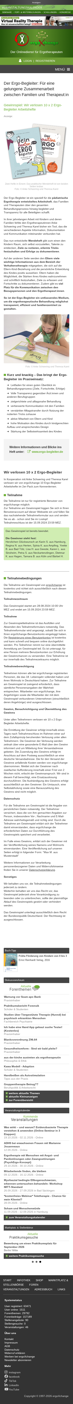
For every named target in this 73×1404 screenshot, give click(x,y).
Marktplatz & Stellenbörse (19, 1227)
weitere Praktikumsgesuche (26, 1256)
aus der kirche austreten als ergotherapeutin (32, 1057)
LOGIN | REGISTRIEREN (39, 60)
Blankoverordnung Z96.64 (20, 1039)
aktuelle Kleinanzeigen (23, 1096)
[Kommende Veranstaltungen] (25, 1122)
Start (7, 1280)
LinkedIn (14, 1385)
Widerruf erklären (14, 1353)
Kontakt (8, 1339)
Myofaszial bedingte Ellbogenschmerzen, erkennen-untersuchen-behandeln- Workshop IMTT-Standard (33, 1183)
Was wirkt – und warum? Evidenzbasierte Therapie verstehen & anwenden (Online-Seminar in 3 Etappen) (36, 1131)
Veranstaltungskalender (17, 1110)
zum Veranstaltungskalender (27, 1217)
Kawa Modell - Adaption (19, 1066)
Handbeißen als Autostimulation (24, 1075)
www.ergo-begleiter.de (47, 451)
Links (61, 1289)
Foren (33, 1284)
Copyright (30, 1396)
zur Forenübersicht (21, 1100)
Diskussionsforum (14, 980)
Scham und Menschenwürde (22, 1208)
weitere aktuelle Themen (24, 1093)
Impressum (11, 1342)
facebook (14, 1376)
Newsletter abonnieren (17, 1360)
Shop (39, 1280)
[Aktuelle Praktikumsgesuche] (36, 1236)
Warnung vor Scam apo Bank (22, 996)
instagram (15, 1372)
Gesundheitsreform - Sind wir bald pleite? (30, 1048)
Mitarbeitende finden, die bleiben (25, 1171)
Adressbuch (43, 1289)
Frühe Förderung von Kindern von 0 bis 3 (43, 956)
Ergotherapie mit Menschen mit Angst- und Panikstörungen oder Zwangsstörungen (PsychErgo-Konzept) (31, 1159)
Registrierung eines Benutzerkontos (29, 637)
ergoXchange (54, 584)
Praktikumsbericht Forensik (21, 1005)
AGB (7, 1346)
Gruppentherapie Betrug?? (21, 1084)
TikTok (12, 1380)
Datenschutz (11, 1349)
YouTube (14, 1389)
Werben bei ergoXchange (19, 1356)
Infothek (23, 1280)
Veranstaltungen (16, 1289)
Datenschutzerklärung (42, 869)
